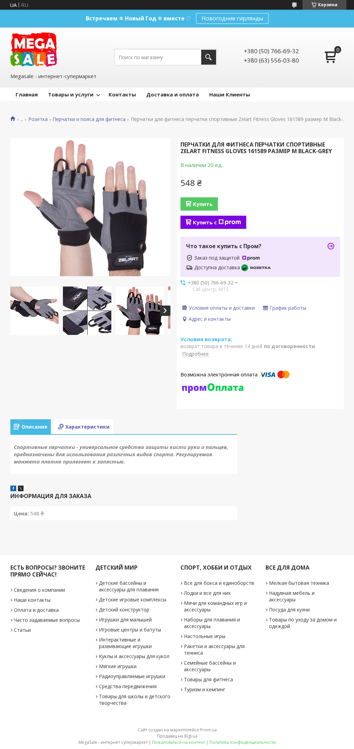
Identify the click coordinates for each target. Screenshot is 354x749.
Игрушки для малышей (125, 619)
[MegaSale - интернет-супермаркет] (33, 49)
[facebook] (13, 489)
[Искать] (208, 57)
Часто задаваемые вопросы (47, 620)
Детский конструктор (124, 609)
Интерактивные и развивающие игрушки (125, 642)
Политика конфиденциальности (242, 742)
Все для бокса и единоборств (219, 583)
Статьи (22, 630)
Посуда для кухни (289, 609)
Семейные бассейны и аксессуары (210, 666)
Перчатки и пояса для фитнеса (89, 119)
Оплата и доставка (36, 610)
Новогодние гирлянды (232, 18)
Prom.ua (208, 730)
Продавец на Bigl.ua (177, 736)
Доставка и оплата (172, 94)
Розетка (38, 119)
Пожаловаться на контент (178, 742)
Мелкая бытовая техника (299, 583)
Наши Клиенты (229, 94)
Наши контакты (32, 600)
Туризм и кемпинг (204, 689)
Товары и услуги (70, 94)
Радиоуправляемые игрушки (132, 676)
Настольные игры (204, 636)
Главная (27, 94)
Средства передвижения (128, 686)
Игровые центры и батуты (130, 629)
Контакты (122, 94)
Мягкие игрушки (118, 666)
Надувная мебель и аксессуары (292, 596)
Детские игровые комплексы (132, 599)
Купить (203, 203)
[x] (21, 489)
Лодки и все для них (207, 593)
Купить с (205, 222)
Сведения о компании (39, 590)
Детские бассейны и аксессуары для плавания (129, 586)
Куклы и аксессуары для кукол (134, 656)
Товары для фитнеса (208, 679)
